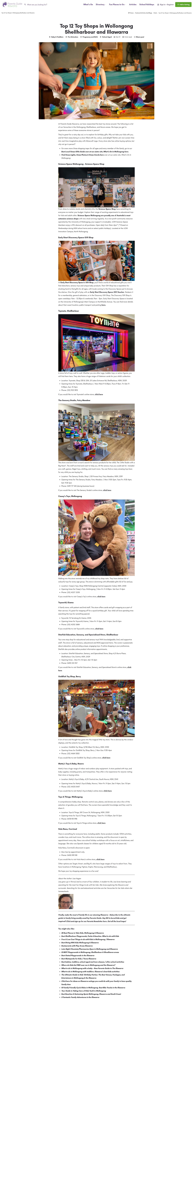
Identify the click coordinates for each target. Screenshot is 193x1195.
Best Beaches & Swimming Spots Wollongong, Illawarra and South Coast (91, 994)
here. (104, 305)
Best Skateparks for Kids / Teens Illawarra (78, 959)
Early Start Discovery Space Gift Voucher (107, 292)
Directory (100, 4)
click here (99, 394)
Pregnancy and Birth (90, 37)
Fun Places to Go (116, 4)
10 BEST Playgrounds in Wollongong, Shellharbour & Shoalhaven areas (90, 952)
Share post (140, 37)
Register (170, 5)
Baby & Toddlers (57, 37)
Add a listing (184, 5)
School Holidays (146, 4)
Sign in (162, 5)
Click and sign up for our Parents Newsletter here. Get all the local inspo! (96, 921)
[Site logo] (12, 4)
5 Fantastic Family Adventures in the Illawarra (80, 997)
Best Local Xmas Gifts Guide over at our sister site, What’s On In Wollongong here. (95, 152)
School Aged (107, 37)
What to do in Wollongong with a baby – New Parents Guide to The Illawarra (92, 968)
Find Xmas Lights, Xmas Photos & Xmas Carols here (82, 155)
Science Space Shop (107, 209)
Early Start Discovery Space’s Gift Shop (77, 282)
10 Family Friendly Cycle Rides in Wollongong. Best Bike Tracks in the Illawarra (93, 988)
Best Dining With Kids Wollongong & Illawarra (80, 942)
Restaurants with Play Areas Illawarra (76, 946)
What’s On (88, 4)
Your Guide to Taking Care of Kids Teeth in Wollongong (83, 991)
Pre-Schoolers (73, 37)
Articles (132, 4)
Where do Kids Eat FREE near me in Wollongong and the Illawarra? (88, 965)
